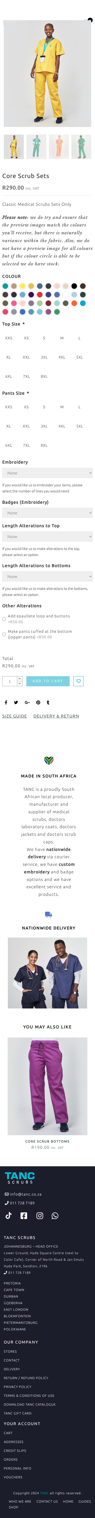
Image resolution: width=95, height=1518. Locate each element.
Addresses (14, 1442)
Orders (11, 1459)
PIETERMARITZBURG (21, 1322)
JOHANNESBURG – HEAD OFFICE (31, 1246)
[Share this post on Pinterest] (38, 702)
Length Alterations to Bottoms (36, 565)
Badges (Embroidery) (25, 502)
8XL (44, 376)
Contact (12, 1360)
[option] (47, 73)
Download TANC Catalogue (30, 1404)
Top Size (13, 323)
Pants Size (15, 393)
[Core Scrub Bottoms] (47, 1086)
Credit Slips (15, 1450)
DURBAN (11, 1296)
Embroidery (15, 462)
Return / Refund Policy (26, 1378)
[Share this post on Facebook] (6, 702)
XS (26, 338)
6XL (8, 376)
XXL (26, 357)
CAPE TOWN (14, 1290)
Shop (13, 1507)
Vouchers (13, 1477)
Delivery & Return (56, 716)
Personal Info (17, 1468)
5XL (79, 357)
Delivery (12, 1369)
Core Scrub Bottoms (47, 1141)
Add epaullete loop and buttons (39, 619)
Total (7, 658)
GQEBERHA (13, 1303)
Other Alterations (22, 605)
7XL (26, 376)
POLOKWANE (15, 1329)
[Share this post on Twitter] (16, 702)
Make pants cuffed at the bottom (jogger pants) (40, 634)
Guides (85, 1501)
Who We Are (20, 1501)
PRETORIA (12, 1283)
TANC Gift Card (18, 1413)
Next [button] (76, 74)
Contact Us (47, 1501)
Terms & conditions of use (29, 1395)
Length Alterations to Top (31, 525)
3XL (44, 357)
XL (8, 357)
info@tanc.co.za (25, 1194)
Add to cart (48, 681)
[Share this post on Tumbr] (48, 702)
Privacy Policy (17, 1386)
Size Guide (14, 716)
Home (68, 1501)
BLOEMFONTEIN (17, 1316)
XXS (8, 338)
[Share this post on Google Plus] (27, 702)
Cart (8, 1433)
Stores (10, 1351)
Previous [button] (16, 74)
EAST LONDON (16, 1309)
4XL (62, 357)
